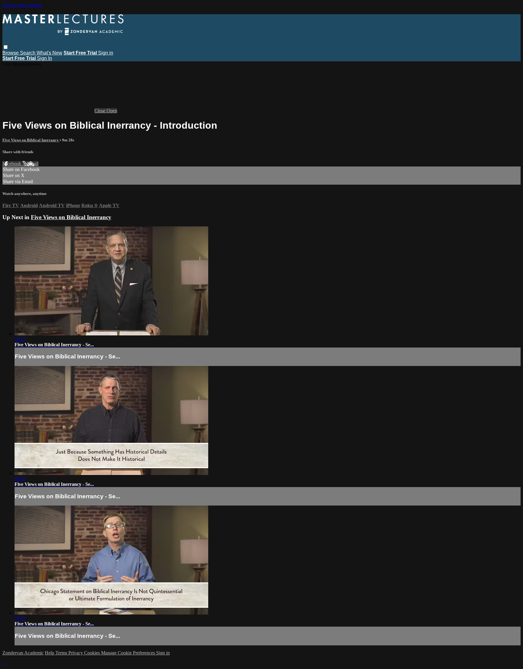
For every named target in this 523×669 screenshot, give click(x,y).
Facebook (12, 163)
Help (50, 652)
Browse (11, 52)
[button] (6, 47)
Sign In (44, 58)
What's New (49, 52)
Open (112, 110)
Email (32, 163)
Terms (61, 652)
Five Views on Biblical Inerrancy (31, 140)
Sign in (105, 52)
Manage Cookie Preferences (128, 652)
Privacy (76, 652)
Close (100, 110)
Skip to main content (22, 5)
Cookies (92, 652)
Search (28, 52)
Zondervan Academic (23, 652)
